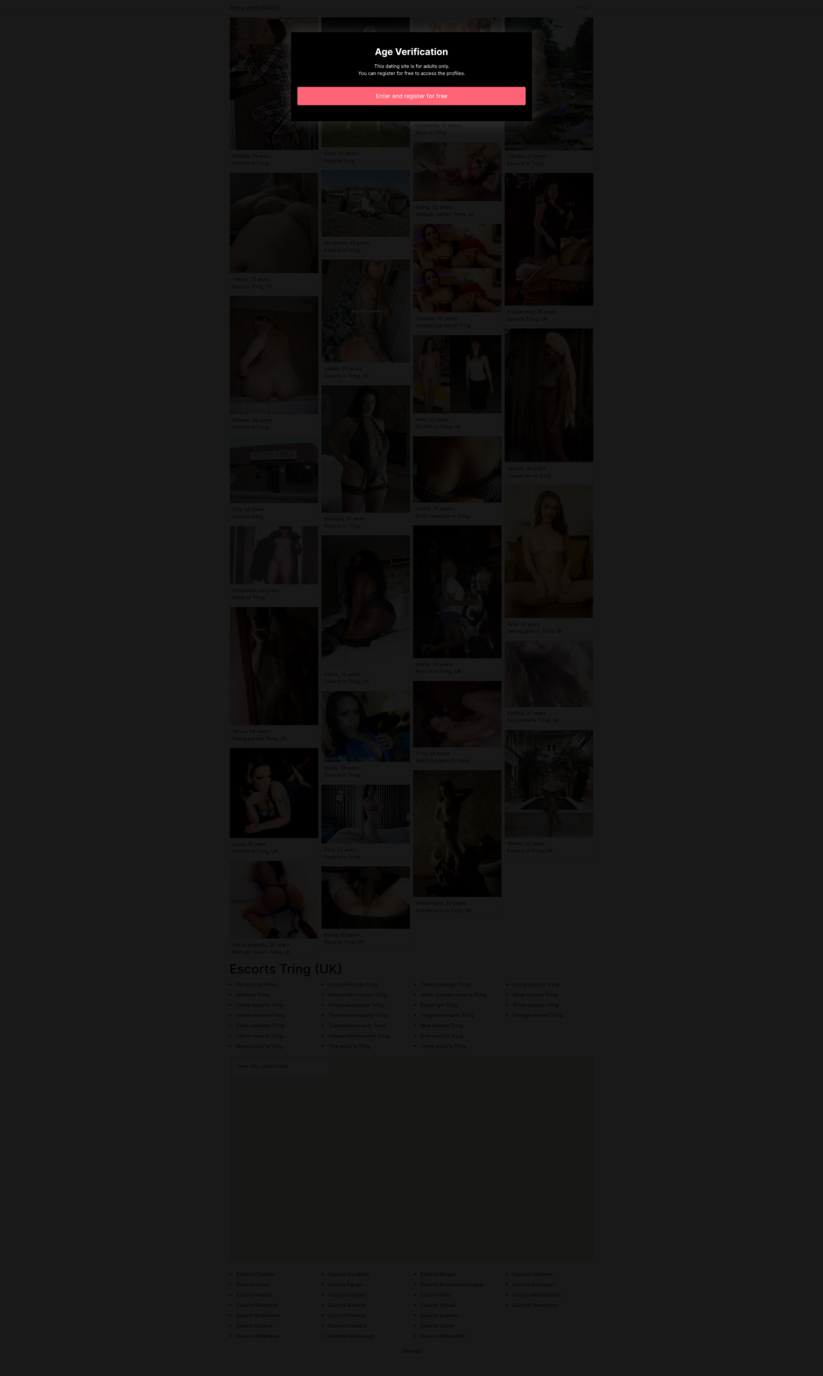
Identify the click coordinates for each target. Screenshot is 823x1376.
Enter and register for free (411, 96)
